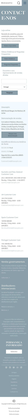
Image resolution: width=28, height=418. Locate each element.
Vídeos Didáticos (9, 59)
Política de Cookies (14, 414)
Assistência (14, 385)
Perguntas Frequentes (11, 65)
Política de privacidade (14, 408)
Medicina (4, 310)
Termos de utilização (14, 411)
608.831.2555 (5, 151)
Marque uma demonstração (12, 135)
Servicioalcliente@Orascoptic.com (12, 228)
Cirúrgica (14, 372)
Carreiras (14, 388)
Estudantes (14, 382)
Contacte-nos (14, 392)
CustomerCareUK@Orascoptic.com (12, 205)
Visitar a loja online (10, 46)
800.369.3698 (5, 148)
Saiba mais (4, 278)
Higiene (14, 379)
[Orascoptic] (6, 3)
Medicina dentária (7, 307)
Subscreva (14, 352)
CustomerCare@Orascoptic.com (11, 161)
